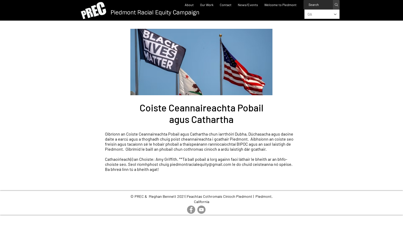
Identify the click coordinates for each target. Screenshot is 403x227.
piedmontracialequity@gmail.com (200, 164)
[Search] (336, 4)
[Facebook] (191, 210)
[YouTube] (201, 210)
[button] (207, 4)
